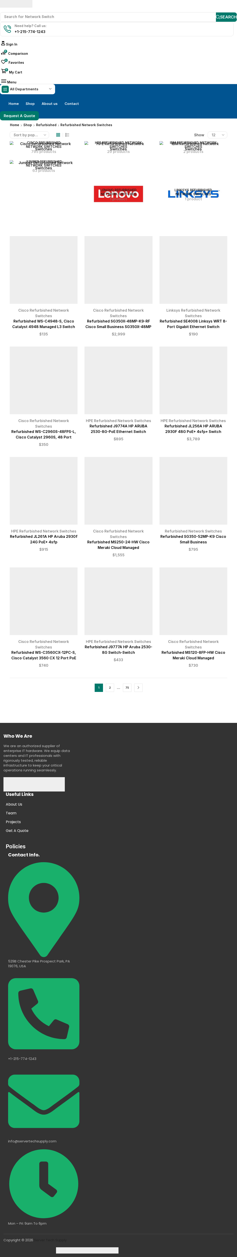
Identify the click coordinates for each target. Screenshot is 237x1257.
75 (127, 687)
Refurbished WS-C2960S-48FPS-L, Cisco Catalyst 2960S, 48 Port (43, 434)
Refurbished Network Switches (193, 531)
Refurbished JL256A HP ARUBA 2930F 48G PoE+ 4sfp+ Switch (193, 429)
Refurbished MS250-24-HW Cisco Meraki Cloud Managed (118, 545)
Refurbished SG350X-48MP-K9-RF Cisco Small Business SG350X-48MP (118, 324)
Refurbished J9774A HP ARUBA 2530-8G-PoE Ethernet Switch (118, 429)
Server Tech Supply (50, 1240)
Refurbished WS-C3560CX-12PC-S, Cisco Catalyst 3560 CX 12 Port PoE (43, 655)
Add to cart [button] (44, 272)
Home (14, 125)
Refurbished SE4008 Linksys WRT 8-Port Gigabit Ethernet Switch (193, 324)
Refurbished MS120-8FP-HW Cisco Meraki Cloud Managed (193, 655)
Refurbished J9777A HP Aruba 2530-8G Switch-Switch (118, 650)
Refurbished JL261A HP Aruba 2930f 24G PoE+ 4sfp (44, 539)
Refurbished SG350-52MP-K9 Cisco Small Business (193, 539)
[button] (9, 44)
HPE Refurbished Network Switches (118, 420)
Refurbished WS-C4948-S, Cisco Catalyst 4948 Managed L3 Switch (43, 324)
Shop (27, 125)
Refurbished (46, 125)
